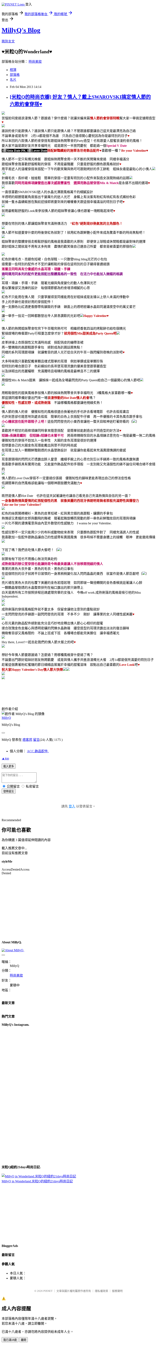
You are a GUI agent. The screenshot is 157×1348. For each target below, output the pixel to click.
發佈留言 (8, 791)
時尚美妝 (35, 61)
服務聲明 (117, 1290)
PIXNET (48, 1290)
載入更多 (8, 766)
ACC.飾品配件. (38, 751)
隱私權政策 (101, 1290)
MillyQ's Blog (21, 30)
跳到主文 (8, 41)
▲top (5, 758)
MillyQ (6, 718)
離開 (23, 1339)
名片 (13, 79)
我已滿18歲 (10, 1339)
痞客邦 (27, 739)
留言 (36, 739)
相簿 (13, 70)
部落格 (15, 74)
